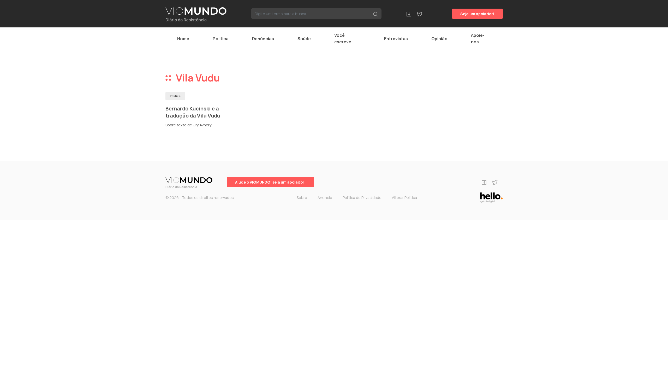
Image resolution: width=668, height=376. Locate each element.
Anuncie (325, 197)
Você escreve (342, 38)
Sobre (302, 197)
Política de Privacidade (362, 197)
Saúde (304, 39)
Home (183, 39)
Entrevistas (396, 39)
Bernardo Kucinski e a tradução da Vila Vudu (192, 112)
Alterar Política (404, 197)
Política (221, 39)
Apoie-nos (478, 38)
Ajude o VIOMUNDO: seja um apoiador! (270, 182)
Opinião (439, 39)
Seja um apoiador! (477, 13)
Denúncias (263, 39)
